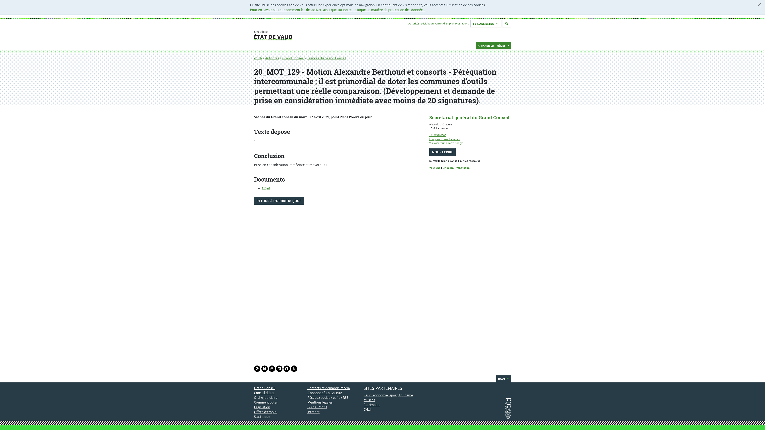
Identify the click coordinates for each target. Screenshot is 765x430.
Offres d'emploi (444, 23)
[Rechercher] (506, 23)
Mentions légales (320, 402)
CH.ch (368, 409)
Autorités (413, 23)
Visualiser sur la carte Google (446, 143)
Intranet (313, 412)
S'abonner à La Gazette (324, 393)
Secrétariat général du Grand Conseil (469, 117)
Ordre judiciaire (266, 397)
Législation (427, 23)
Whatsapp (463, 168)
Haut (502, 378)
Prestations (462, 23)
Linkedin (448, 168)
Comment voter (266, 402)
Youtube (434, 168)
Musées (369, 400)
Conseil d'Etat (264, 393)
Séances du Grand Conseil (326, 58)
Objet (266, 188)
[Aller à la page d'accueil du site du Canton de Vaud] (306, 35)
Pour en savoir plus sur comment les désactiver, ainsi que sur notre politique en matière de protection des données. (337, 10)
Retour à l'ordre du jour (279, 201)
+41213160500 (437, 135)
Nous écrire (442, 152)
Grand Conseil (293, 58)
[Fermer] (759, 4)
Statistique (262, 416)
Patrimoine (372, 405)
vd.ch (258, 58)
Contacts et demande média (328, 388)
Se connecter (483, 23)
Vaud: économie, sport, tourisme (388, 395)
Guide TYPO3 (317, 407)
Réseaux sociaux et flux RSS (327, 397)
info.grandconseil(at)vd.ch (444, 139)
